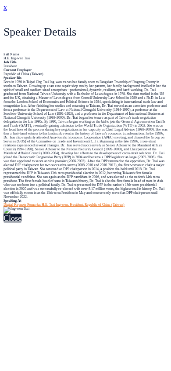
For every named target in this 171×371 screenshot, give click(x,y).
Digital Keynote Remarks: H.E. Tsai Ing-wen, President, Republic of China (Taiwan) (64, 205)
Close (12, 218)
